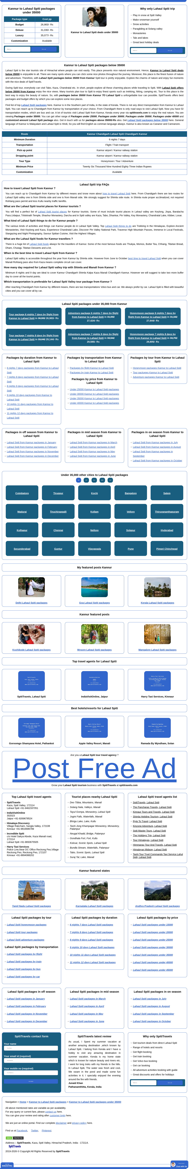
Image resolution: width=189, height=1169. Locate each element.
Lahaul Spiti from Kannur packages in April (92, 447)
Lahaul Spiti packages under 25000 (153, 939)
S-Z (110, 480)
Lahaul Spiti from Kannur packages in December (33, 456)
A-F (86, 480)
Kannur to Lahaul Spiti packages (47, 1102)
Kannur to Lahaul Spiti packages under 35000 (95, 1102)
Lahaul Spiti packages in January (26, 998)
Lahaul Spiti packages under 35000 (153, 954)
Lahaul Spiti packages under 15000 (153, 924)
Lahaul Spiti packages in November (27, 1013)
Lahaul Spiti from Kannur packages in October (157, 460)
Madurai (22, 511)
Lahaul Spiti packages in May (86, 1013)
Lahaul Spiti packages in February (26, 1006)
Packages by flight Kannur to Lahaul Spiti (92, 368)
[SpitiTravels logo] (14, 1147)
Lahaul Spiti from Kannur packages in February (32, 447)
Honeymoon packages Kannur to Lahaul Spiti (157, 368)
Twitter (34, 1130)
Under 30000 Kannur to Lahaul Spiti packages (94, 394)
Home (23, 1102)
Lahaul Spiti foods (39, 244)
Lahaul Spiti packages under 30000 (153, 947)
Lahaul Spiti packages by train (24, 961)
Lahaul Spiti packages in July (149, 998)
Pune (131, 548)
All (78, 480)
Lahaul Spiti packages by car (23, 976)
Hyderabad (167, 530)
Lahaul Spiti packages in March (88, 998)
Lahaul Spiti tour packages (22, 932)
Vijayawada (94, 548)
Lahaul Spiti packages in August (151, 1006)
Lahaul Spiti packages (34, 105)
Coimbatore (22, 493)
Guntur (58, 548)
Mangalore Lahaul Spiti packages (157, 649)
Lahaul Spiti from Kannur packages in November (33, 451)
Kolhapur (22, 530)
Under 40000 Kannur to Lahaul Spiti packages (94, 403)
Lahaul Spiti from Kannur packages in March (93, 442)
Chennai (58, 530)
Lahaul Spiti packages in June (87, 1021)
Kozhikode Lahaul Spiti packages (31, 649)
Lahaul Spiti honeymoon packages (26, 924)
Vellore (131, 511)
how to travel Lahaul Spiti (116, 193)
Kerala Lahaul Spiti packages (157, 602)
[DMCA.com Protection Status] (14, 1139)
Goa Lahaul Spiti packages (94, 602)
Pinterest (46, 1130)
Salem (166, 493)
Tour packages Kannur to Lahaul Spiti (153, 372)
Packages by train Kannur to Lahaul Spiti (91, 372)
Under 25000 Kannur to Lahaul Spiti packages (94, 389)
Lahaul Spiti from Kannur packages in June (93, 456)
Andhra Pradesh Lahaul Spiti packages (157, 906)
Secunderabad (22, 548)
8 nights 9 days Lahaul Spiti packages (91, 939)
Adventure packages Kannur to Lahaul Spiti (156, 377)
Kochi (94, 493)
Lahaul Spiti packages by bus (24, 969)
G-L (94, 480)
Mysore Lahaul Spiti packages (94, 649)
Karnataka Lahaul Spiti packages (94, 906)
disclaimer (61, 1123)
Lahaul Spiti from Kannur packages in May (92, 451)
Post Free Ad (94, 768)
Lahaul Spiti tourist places (52, 211)
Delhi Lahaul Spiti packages (31, 602)
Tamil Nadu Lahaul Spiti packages (31, 906)
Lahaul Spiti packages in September (153, 1013)
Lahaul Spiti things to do (118, 226)
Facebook (22, 1130)
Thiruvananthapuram (167, 511)
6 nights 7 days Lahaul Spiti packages (91, 924)
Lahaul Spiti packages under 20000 (153, 932)
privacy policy (79, 1123)
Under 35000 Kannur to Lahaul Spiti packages (94, 398)
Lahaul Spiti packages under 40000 (153, 962)
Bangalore (131, 493)
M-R (102, 480)
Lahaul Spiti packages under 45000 (153, 970)
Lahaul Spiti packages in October (152, 1021)
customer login (57, 1115)
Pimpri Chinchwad (166, 548)
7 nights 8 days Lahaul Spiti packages (91, 932)
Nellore (94, 530)
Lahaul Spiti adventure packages (25, 939)
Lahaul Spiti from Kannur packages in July (155, 442)
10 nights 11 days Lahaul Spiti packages (93, 954)
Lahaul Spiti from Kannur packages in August (157, 447)
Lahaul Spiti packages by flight (24, 954)
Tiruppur (58, 493)
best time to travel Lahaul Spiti (144, 258)
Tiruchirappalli (58, 511)
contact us (50, 1111)
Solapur (130, 530)
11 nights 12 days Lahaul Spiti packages (93, 962)
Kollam (94, 511)
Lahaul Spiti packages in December (27, 1021)
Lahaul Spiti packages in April (87, 1006)
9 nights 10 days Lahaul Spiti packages (92, 947)
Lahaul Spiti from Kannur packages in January (31, 442)
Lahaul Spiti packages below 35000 (148, 120)
